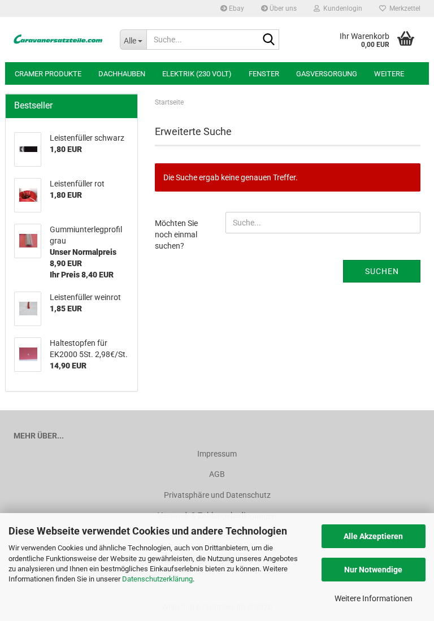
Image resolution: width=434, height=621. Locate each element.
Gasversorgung (326, 74)
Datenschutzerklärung (157, 579)
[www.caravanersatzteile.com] (58, 39)
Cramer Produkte (48, 74)
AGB (217, 474)
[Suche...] (268, 40)
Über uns (282, 8)
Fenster (264, 74)
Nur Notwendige (373, 569)
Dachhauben (121, 74)
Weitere (389, 74)
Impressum (217, 453)
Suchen (382, 271)
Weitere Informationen (374, 598)
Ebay (235, 8)
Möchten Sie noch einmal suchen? (176, 234)
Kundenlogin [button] (341, 8)
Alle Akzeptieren (373, 536)
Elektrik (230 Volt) (197, 74)
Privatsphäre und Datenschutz (217, 495)
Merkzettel (403, 8)
